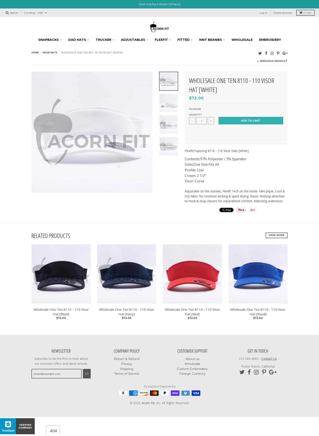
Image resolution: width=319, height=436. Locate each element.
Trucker (103, 40)
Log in (263, 12)
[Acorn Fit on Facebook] (266, 53)
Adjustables (133, 40)
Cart (307, 12)
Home (35, 52)
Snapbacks (48, 40)
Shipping (126, 369)
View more (276, 235)
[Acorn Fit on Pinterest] (278, 53)
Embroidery (270, 40)
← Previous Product (272, 61)
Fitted (184, 40)
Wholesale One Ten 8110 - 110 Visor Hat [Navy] (126, 311)
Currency (30, 12)
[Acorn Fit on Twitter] (260, 53)
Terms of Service (126, 374)
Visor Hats (50, 52)
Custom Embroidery (192, 369)
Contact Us (269, 359)
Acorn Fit (148, 403)
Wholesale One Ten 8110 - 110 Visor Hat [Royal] (258, 311)
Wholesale (242, 40)
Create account (282, 12)
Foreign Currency (192, 374)
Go (87, 373)
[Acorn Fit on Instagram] (272, 53)
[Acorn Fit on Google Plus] (285, 53)
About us (192, 359)
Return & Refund (127, 359)
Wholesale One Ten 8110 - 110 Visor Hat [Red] (192, 311)
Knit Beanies (210, 40)
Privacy (126, 364)
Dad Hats (77, 40)
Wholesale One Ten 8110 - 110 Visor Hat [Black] (61, 311)
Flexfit (161, 40)
